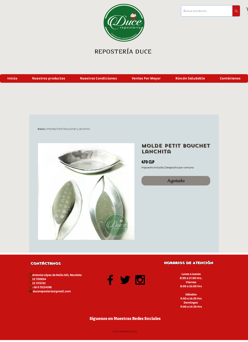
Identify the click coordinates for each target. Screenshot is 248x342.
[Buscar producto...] (236, 10)
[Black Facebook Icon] (110, 280)
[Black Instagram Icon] (140, 280)
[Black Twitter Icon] (125, 280)
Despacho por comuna (179, 167)
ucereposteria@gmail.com (52, 291)
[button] (48, 78)
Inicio (41, 129)
